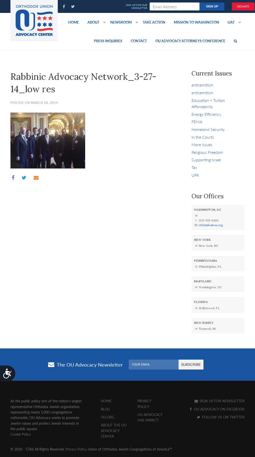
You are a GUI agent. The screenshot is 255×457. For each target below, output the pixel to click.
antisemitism (202, 85)
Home (73, 22)
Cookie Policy (20, 434)
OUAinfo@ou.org (211, 225)
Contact (139, 40)
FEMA (196, 122)
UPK (195, 175)
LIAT (231, 22)
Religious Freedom (207, 152)
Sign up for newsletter (221, 400)
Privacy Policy (75, 449)
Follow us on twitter (223, 417)
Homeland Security (208, 129)
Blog (105, 409)
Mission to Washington (196, 22)
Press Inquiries (108, 40)
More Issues (201, 144)
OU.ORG (107, 417)
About (93, 22)
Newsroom (121, 22)
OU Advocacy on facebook (219, 409)
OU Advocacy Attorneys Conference (190, 40)
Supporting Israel (206, 160)
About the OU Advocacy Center (114, 430)
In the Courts (202, 137)
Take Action (154, 22)
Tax (194, 167)
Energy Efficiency (206, 114)
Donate (243, 6)
